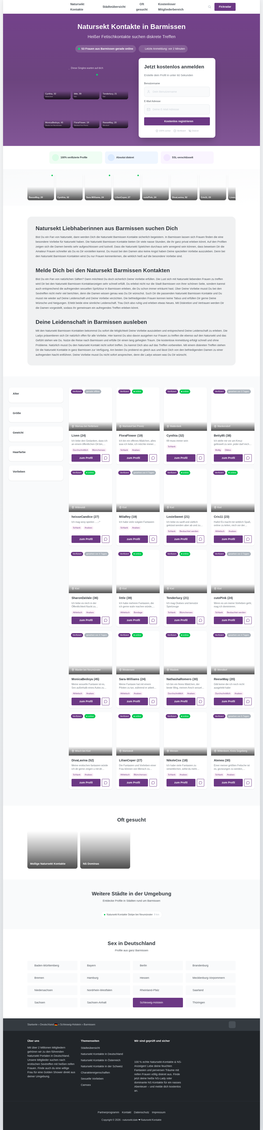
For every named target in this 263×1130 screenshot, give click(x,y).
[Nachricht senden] (105, 458)
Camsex (86, 1084)
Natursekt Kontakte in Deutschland (102, 1054)
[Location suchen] (209, 7)
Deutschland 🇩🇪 (49, 1024)
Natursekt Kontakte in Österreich (100, 1060)
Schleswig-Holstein (70, 1024)
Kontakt (126, 1112)
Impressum (158, 1112)
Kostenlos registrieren (178, 121)
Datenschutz (141, 1112)
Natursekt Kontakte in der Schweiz (102, 1066)
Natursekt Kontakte (77, 6)
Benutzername (152, 83)
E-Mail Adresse (152, 101)
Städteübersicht (90, 1047)
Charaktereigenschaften (95, 1072)
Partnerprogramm (108, 1112)
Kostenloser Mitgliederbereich (171, 6)
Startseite (32, 1024)
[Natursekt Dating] (43, 7)
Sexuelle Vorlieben (92, 1078)
